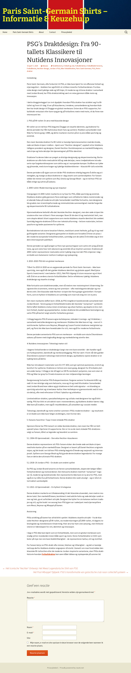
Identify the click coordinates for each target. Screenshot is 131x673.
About (41, 32)
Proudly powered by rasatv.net (72, 668)
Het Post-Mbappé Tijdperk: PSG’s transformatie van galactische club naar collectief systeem (80, 572)
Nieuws (45, 66)
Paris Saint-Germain (83, 68)
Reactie (31, 597)
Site (28, 638)
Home (5, 32)
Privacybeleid (66, 32)
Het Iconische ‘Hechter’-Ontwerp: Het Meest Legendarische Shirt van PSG (40, 568)
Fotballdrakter (80, 66)
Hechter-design (43, 68)
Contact (52, 32)
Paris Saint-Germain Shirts (23, 32)
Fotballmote (31, 68)
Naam (30, 627)
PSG (93, 68)
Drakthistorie (58, 66)
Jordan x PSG (55, 68)
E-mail (30, 632)
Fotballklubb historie (94, 66)
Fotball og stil (69, 66)
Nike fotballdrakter (68, 68)
